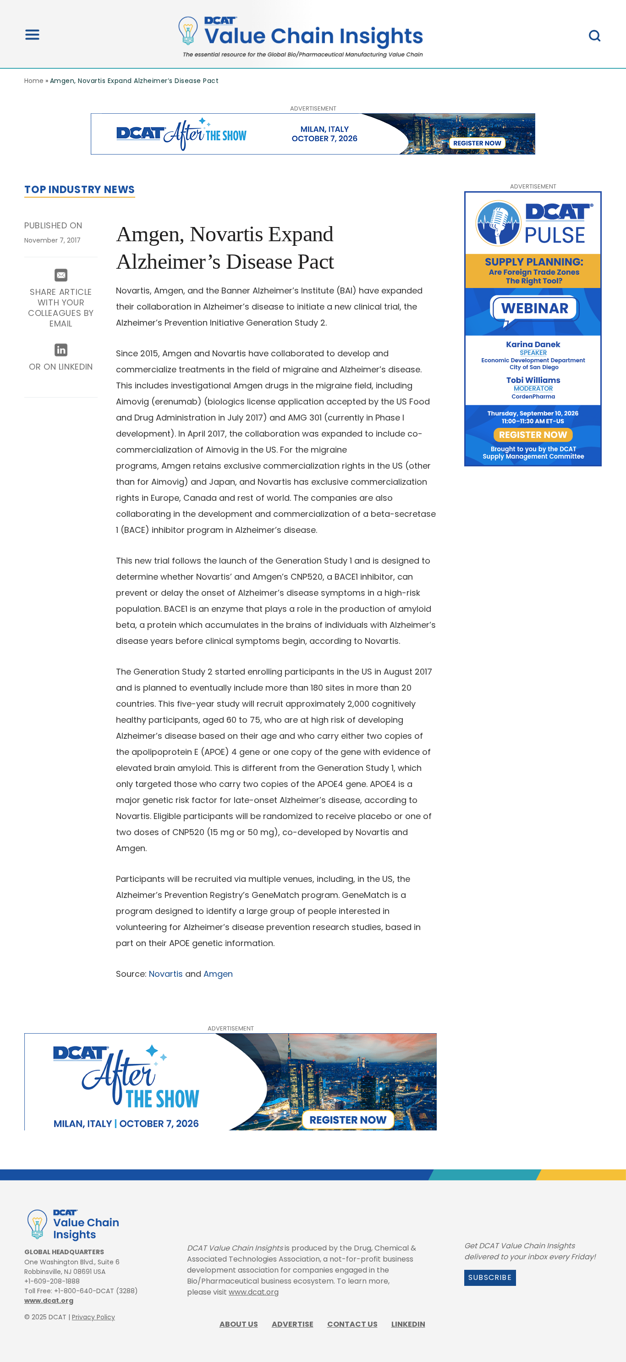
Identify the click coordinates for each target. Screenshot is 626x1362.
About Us (239, 1324)
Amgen (218, 974)
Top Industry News (79, 190)
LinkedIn (408, 1324)
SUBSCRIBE (490, 1277)
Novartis (166, 974)
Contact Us (352, 1324)
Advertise (292, 1324)
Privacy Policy (93, 1317)
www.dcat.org (48, 1300)
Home (34, 80)
